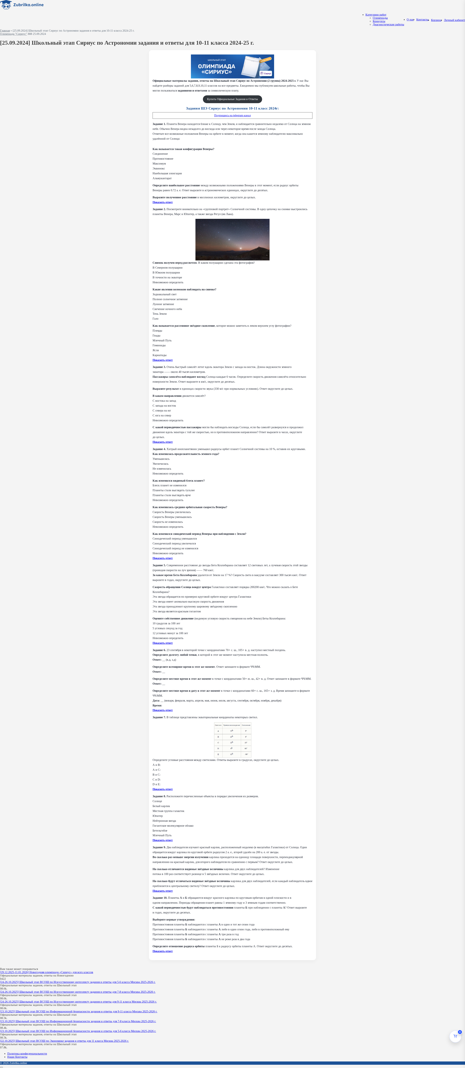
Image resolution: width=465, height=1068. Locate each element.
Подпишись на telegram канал (232, 115)
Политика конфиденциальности (27, 1053)
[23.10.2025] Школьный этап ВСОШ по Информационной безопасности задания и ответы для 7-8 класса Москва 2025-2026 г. (78, 1021)
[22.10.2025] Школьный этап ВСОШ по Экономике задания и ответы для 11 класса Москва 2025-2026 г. (64, 1040)
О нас (410, 19)
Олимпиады (380, 17)
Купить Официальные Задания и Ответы (232, 99)
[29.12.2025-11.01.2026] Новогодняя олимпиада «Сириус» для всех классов (46, 972)
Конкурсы (379, 21)
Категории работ (375, 14)
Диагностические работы (388, 24)
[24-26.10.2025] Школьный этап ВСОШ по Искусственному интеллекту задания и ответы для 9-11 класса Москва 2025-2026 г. (78, 1001)
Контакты (422, 19)
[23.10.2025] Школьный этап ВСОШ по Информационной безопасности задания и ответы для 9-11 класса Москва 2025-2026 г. (78, 1011)
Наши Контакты (17, 1056)
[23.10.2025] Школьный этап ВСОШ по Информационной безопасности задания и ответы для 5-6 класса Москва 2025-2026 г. (78, 1031)
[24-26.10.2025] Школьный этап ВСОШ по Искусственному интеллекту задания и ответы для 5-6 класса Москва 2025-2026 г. (77, 982)
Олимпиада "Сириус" (13, 33)
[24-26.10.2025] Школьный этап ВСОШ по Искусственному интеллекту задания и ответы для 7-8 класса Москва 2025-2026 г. (77, 991)
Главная (5, 30)
